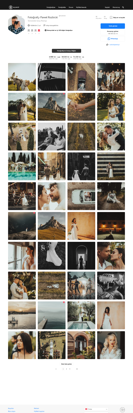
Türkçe (90, 409)
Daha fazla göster (66, 364)
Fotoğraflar (62, 7)
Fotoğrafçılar (51, 7)
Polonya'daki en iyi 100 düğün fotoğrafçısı (60, 30)
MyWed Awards (81, 7)
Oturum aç (116, 7)
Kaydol (107, 7)
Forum (71, 7)
